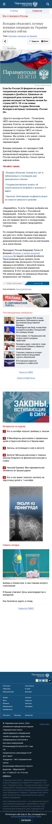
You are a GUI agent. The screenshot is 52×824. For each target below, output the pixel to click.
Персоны (28, 700)
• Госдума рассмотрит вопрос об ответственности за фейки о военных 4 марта (25, 187)
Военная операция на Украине (22, 36)
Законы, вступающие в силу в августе (25, 448)
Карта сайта (44, 724)
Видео (5, 697)
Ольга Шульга (11, 48)
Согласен (26, 820)
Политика (6, 686)
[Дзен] (44, 41)
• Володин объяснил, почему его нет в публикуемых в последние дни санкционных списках (24, 176)
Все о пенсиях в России (15, 16)
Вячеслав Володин (24, 289)
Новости (37, 10)
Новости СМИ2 (26, 372)
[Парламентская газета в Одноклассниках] (46, 680)
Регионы (28, 703)
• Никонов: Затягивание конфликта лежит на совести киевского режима (26, 198)
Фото (5, 700)
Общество (6, 689)
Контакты (6, 715)
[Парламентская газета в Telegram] (43, 680)
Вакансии (29, 715)
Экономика (29, 686)
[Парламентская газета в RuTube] (49, 680)
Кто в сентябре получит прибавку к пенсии (28, 431)
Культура (28, 692)
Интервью (28, 706)
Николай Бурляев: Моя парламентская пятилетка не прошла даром (23, 469)
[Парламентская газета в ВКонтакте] (40, 680)
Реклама (17, 715)
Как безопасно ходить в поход (18, 601)
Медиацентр (7, 706)
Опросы (28, 697)
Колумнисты (7, 709)
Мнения (6, 703)
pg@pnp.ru (7, 776)
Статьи (14, 10)
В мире (27, 689)
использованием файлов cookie (26, 816)
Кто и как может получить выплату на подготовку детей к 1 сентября (23, 479)
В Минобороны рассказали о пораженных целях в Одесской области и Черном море (25, 439)
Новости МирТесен (26, 378)
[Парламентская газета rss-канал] (37, 680)
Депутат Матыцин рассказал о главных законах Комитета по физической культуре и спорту (25, 458)
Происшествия (8, 692)
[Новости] (34, 41)
